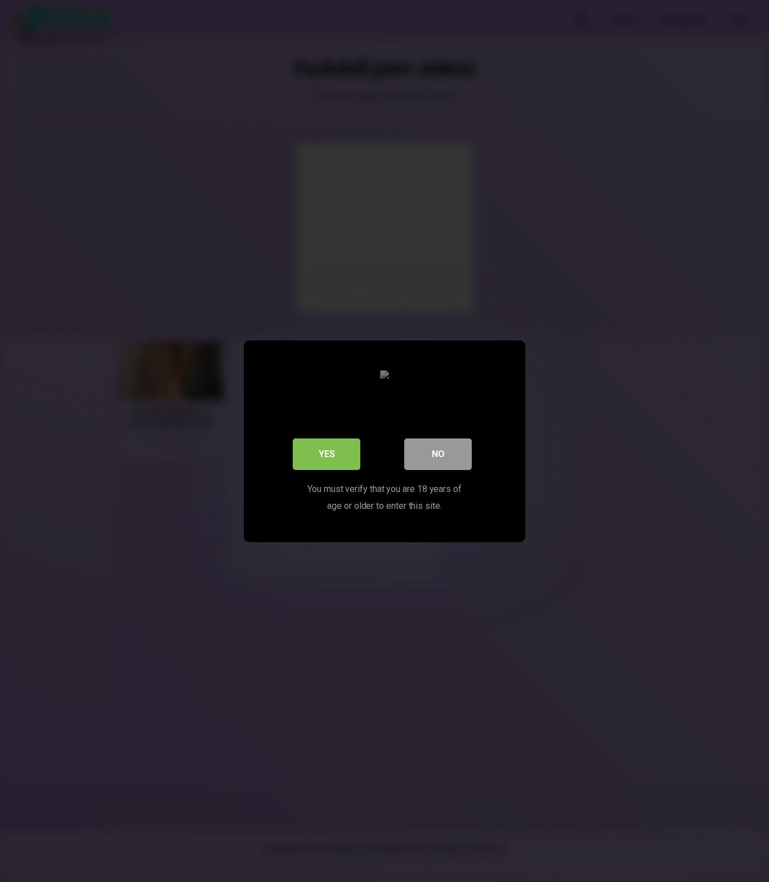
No (438, 453)
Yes (327, 453)
